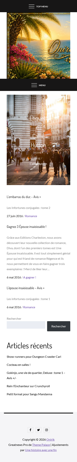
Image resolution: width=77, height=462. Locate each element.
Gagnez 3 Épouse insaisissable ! (26, 226)
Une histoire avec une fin (41, 450)
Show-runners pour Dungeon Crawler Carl (34, 356)
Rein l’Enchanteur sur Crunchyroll (28, 386)
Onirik (50, 439)
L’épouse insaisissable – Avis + (25, 288)
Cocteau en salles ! (18, 364)
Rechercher (14, 318)
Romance (31, 216)
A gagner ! (29, 277)
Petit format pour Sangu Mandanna (29, 394)
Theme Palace (41, 444)
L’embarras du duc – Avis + (24, 197)
